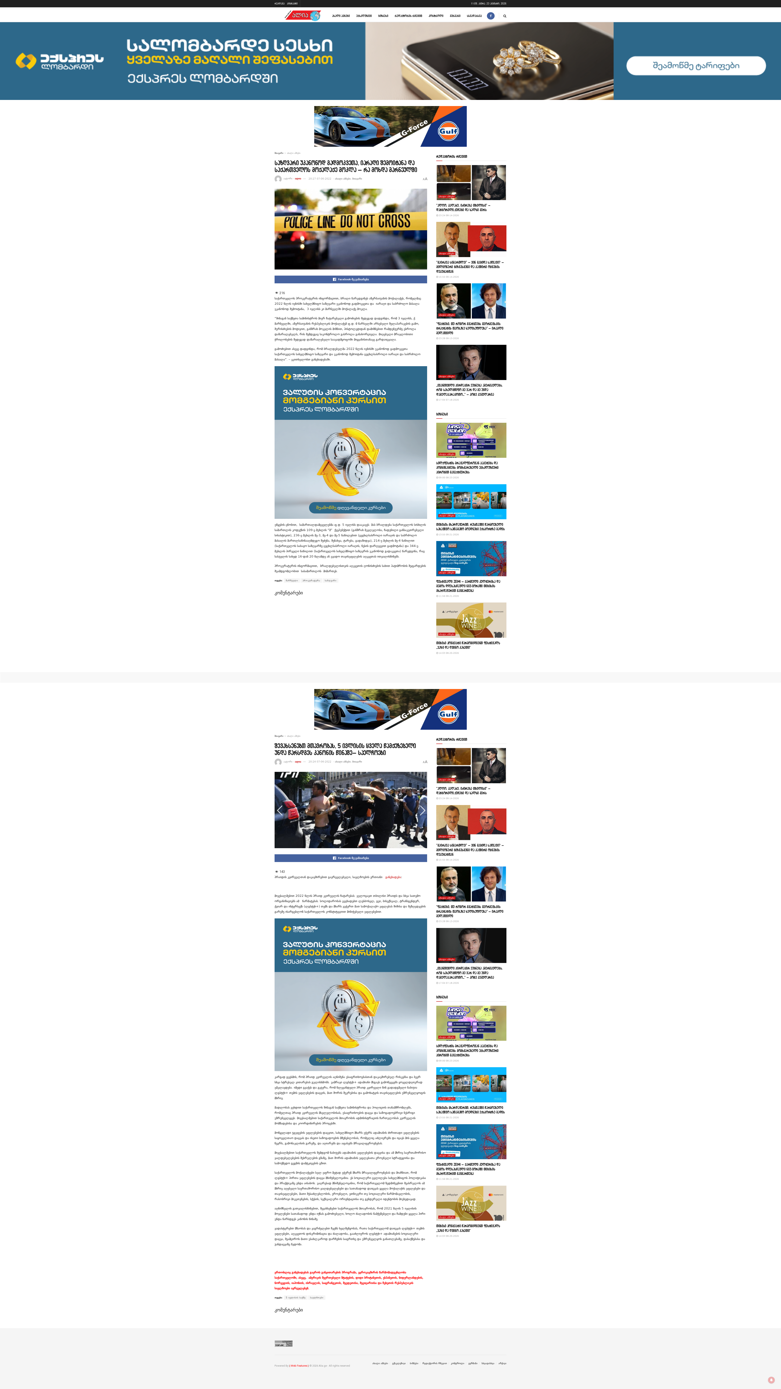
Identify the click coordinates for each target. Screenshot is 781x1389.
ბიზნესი (383, 16)
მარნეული (292, 580)
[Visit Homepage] (302, 16)
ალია (298, 178)
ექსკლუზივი (364, 16)
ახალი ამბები (341, 16)
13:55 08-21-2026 (448, 534)
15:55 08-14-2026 (448, 277)
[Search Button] (504, 16)
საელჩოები (316, 1297)
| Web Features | (299, 1365)
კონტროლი (436, 16)
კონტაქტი (292, 3)
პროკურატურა (311, 580)
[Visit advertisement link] (390, 129)
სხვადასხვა (474, 16)
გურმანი (455, 16)
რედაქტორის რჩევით (408, 16)
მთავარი (279, 153)
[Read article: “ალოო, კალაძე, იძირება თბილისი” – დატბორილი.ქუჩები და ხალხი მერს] (471, 182)
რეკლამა (280, 3)
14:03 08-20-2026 (448, 653)
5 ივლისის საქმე (295, 1297)
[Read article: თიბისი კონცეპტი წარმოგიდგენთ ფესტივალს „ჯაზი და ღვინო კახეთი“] (471, 620)
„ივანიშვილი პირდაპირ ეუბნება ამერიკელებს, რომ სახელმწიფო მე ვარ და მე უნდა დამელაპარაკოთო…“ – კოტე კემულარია (469, 389)
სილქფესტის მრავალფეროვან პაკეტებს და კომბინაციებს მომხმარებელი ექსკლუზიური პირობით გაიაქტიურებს (467, 467)
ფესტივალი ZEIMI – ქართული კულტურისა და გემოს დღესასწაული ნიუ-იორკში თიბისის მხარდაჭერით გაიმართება (468, 586)
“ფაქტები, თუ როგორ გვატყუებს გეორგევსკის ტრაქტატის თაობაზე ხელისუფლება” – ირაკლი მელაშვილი (469, 328)
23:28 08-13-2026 (448, 338)
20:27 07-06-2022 (320, 178)
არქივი (502, 1363)
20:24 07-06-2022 (320, 761)
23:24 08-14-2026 (448, 215)
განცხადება (393, 877)
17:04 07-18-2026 (448, 400)
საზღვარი (330, 580)
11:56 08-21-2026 (448, 596)
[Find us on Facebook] (491, 16)
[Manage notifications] (771, 1380)
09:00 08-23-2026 (448, 477)
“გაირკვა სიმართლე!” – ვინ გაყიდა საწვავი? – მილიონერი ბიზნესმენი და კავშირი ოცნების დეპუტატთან (470, 266)
